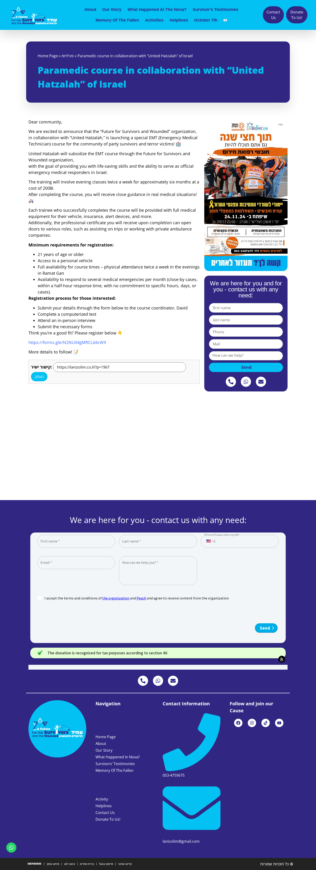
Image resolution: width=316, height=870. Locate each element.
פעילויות (68, 55)
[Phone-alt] (231, 382)
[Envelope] (261, 382)
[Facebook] (238, 723)
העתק (39, 376)
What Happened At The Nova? (157, 9)
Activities (154, 20)
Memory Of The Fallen (117, 20)
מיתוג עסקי (52, 864)
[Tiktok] (265, 723)
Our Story (111, 9)
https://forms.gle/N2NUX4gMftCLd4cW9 (67, 342)
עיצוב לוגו (69, 864)
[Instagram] (252, 723)
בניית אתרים (87, 864)
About (90, 9)
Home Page (48, 55)
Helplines (179, 20)
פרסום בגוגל (106, 864)
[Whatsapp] (246, 382)
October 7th (205, 20)
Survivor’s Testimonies (215, 9)
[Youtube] (279, 723)
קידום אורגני (125, 864)
